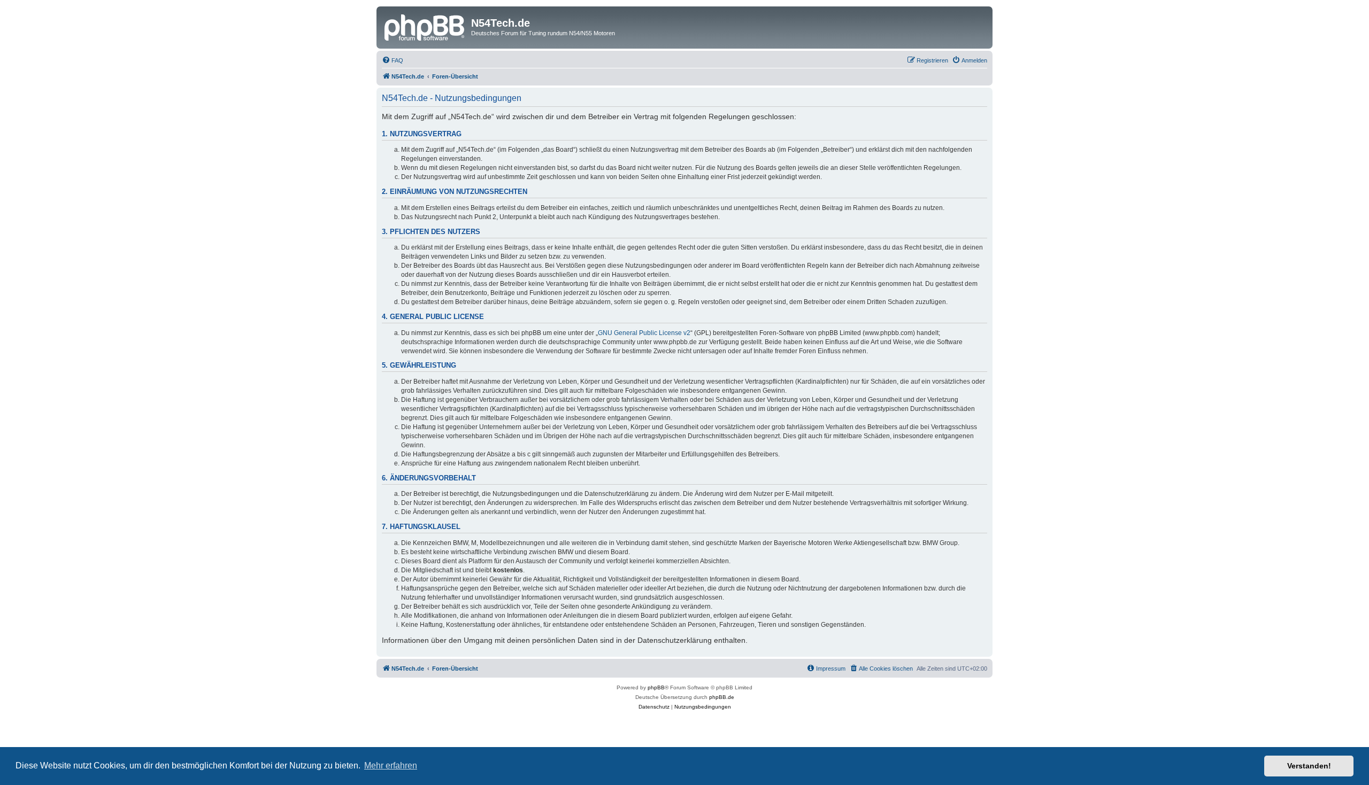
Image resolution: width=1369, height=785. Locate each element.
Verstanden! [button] (1309, 765)
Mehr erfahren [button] (390, 765)
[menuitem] (392, 60)
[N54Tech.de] (425, 26)
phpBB (656, 687)
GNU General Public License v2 (644, 333)
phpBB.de (721, 697)
